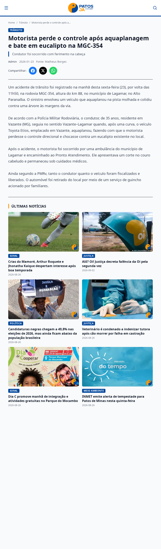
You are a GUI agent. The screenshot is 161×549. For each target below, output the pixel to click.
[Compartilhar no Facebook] (33, 71)
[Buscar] (155, 8)
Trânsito (23, 22)
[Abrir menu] (6, 8)
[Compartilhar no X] (43, 71)
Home (11, 22)
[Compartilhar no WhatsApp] (53, 71)
